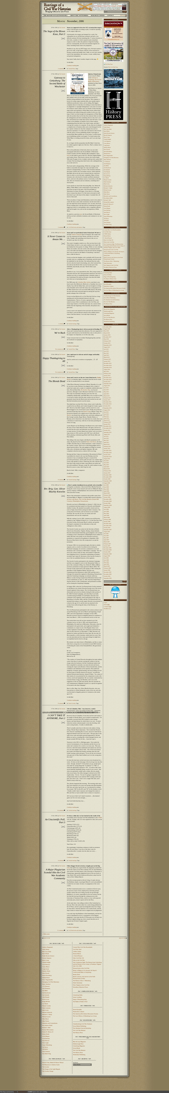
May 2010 (106, 464)
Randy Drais (107, 255)
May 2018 (106, 331)
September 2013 (108, 383)
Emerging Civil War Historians (111, 157)
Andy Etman (107, 127)
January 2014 (107, 375)
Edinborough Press (108, 311)
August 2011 (107, 434)
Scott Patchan (107, 210)
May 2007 (106, 537)
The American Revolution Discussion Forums (114, 288)
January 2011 (107, 448)
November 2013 (108, 379)
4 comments (61, 860)
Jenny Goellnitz (107, 274)
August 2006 (107, 556)
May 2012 (106, 416)
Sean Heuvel (107, 212)
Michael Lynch (107, 190)
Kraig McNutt (107, 175)
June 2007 (106, 535)
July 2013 (106, 387)
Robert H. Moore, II (108, 204)
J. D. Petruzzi (107, 161)
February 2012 (107, 422)
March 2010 (107, 468)
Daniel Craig (86, 411)
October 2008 (107, 503)
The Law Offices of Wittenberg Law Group (114, 290)
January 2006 (107, 570)
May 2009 (106, 489)
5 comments (61, 227)
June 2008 (106, 511)
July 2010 (106, 460)
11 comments (60, 930)
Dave (15, 1091)
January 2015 (107, 361)
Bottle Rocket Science (109, 133)
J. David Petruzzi (108, 238)
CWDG (100, 817)
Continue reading (72, 65)
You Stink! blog (107, 224)
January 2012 (107, 424)
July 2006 (106, 558)
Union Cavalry (72, 703)
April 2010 (106, 466)
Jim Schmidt (107, 169)
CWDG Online (107, 234)
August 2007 (107, 531)
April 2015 (106, 355)
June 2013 (106, 389)
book (68, 155)
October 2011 (107, 430)
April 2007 (106, 539)
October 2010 (107, 454)
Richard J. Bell (107, 200)
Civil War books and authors (75, 227)
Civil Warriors (107, 141)
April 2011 (106, 442)
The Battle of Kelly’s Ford (110, 278)
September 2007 (108, 529)
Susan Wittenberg (108, 216)
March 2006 (107, 566)
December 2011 (107, 426)
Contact (110, 15)
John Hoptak (107, 171)
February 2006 (107, 568)
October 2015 (107, 343)
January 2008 (107, 521)
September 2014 (108, 367)
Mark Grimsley (107, 182)
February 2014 (107, 373)
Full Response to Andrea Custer (51, 1064)
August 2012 (107, 410)
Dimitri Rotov (107, 153)
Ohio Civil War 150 (108, 240)
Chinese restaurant (76, 234)
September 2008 (108, 505)
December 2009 (107, 475)
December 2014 (107, 363)
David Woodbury (108, 151)
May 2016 (106, 339)
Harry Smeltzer (107, 159)
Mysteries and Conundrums (110, 196)
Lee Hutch (106, 177)
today (68, 867)
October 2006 (107, 552)
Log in (105, 602)
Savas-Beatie (107, 315)
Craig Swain (107, 145)
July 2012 (106, 412)
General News (71, 68)
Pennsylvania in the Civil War (111, 249)
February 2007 (107, 543)
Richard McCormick (109, 202)
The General (62, 27)
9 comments (61, 479)
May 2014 (106, 371)
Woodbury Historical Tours (110, 267)
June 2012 (106, 414)
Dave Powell (107, 149)
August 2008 (107, 507)
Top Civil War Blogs (115, 591)
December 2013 (107, 377)
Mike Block (107, 192)
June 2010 (106, 462)
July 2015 (106, 349)
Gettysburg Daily (108, 272)
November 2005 (108, 574)
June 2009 (106, 487)
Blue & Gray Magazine (109, 309)
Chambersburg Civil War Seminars (112, 295)
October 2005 (107, 576)
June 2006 (106, 560)
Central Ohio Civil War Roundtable (112, 230)
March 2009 (107, 493)
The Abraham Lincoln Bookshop (111, 299)
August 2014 (107, 369)
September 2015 (108, 345)
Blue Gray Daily (108, 129)
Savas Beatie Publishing (109, 297)
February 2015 (107, 359)
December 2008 (107, 499)
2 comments (61, 68)
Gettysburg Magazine (109, 313)
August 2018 (107, 329)
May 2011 (106, 440)
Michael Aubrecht (108, 186)
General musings (72, 323)
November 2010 (108, 452)
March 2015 (107, 357)
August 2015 (107, 347)
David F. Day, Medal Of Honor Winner (53, 1062)
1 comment (61, 323)
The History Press (108, 303)
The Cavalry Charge (47, 1071)
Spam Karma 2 (22, 1091)
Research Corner (97, 15)
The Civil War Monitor (109, 301)
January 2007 (107, 545)
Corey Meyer (107, 143)
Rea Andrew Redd (108, 198)
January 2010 (107, 473)
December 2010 (107, 450)
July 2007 (106, 533)
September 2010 (108, 456)
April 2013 (106, 393)
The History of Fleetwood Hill (56, 15)
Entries (106, 604)
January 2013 (107, 400)
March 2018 (107, 333)
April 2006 (106, 564)
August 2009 (107, 483)
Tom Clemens (107, 222)
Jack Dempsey (107, 163)
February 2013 (107, 397)
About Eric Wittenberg (79, 15)
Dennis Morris (107, 236)
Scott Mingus (107, 208)
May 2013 (106, 391)
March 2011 (107, 444)
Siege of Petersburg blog (109, 276)
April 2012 (106, 418)
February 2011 (107, 446)
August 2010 (107, 458)
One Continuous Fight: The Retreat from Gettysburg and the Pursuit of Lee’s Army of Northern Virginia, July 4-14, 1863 (114, 245)
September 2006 (108, 554)
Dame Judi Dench (91, 441)
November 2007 (108, 525)
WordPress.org (107, 608)
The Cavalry (45, 1067)
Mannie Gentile (107, 179)
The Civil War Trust (113, 67)
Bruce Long (106, 137)
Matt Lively (107, 184)
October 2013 (107, 381)
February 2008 (107, 519)
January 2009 (107, 497)
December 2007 (107, 523)
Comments (107, 606)
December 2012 (107, 402)
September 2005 (108, 578)
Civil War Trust (107, 232)
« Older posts (46, 934)
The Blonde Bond (56, 381)
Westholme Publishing (109, 321)
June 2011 (106, 438)
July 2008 (106, 509)
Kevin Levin (107, 173)
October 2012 (107, 406)
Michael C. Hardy (108, 188)
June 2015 (106, 351)
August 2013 (107, 385)
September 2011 (108, 432)
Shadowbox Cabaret (108, 286)
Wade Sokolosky (108, 263)
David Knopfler (107, 284)
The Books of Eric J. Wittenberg (111, 261)
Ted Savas (106, 218)
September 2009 (108, 481)
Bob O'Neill (106, 131)
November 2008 (108, 501)
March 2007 (107, 541)
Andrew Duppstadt (108, 125)
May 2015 (106, 353)
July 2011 (106, 436)
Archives (75, 1062)
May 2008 (106, 513)
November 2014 (108, 365)
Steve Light (106, 214)
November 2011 (108, 428)
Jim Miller (106, 165)
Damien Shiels (107, 147)
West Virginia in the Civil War (111, 265)
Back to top (46, 938)
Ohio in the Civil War (109, 242)
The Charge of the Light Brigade (51, 1069)
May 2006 (106, 562)
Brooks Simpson (108, 135)
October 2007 (107, 527)
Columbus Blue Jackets (84, 282)
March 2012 (107, 420)
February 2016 (107, 341)
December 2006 (107, 548)
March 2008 (107, 517)
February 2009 (107, 495)
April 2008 (106, 515)
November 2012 (108, 404)
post (81, 214)
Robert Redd (107, 206)
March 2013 (107, 395)
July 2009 (106, 485)
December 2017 (107, 337)
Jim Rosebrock (107, 167)
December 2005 (107, 572)
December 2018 (107, 327)
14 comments (60, 810)
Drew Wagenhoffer (108, 155)
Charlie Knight (107, 139)
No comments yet (59, 349)
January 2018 (107, 335)
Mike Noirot (107, 194)
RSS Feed (122, 15)
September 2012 (108, 408)
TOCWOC (106, 220)
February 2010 (107, 470)
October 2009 (107, 479)
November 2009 (108, 477)
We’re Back (59, 332)
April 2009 (106, 491)
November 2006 (108, 550)
